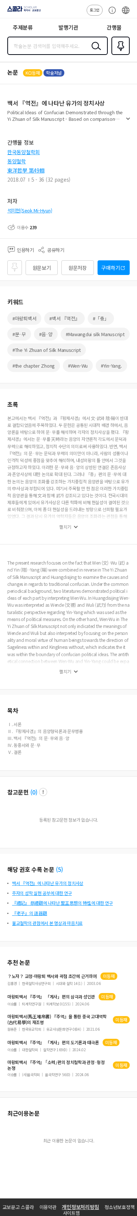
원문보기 (42, 267)
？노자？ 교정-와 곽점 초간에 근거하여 (52, 976)
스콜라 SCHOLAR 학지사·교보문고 (22, 11)
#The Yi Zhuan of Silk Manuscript (46, 349)
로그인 (94, 9)
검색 (94, 51)
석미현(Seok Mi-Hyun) (29, 210)
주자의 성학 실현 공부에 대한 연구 (42, 893)
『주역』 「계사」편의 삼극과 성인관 (51, 997)
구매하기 (110, 267)
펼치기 (128, 121)
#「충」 (101, 318)
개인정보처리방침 (80, 1207)
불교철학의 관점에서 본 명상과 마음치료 (47, 923)
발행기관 (68, 27)
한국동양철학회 (23, 152)
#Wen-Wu (78, 365)
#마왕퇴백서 (24, 318)
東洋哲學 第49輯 (25, 170)
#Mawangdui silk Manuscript (95, 334)
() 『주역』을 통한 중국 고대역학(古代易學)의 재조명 (57, 1019)
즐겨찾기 (119, 54)
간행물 (114, 27)
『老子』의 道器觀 (29, 913)
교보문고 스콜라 (18, 1207)
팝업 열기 (43, 792)
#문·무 (19, 334)
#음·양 (46, 334)
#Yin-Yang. (111, 365)
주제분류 (23, 27)
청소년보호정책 (119, 1207)
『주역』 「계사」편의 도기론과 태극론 (53, 1042)
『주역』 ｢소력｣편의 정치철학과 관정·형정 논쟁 (56, 1065)
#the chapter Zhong (33, 365)
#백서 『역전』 (64, 318)
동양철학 (16, 161)
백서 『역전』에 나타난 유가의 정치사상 (47, 883)
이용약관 (48, 1207)
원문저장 (77, 267)
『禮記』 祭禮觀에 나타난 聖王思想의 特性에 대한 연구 (62, 903)
